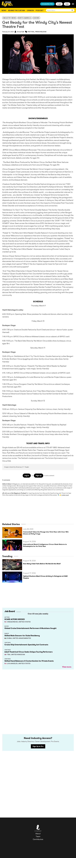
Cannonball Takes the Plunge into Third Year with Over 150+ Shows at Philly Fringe (46, 533)
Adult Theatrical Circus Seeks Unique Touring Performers (28, 652)
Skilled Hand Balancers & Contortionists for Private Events (29, 661)
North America (24, 18)
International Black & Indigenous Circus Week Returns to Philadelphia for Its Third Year (45, 545)
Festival (31, 32)
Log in (26, 475)
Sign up (38, 475)
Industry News (9, 18)
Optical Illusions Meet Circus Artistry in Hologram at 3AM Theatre (45, 577)
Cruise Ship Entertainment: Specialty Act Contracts (26, 644)
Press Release (40, 32)
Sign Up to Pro (38, 746)
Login (59, 4)
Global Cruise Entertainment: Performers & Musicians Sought (30, 628)
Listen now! (65, 495)
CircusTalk (20, 32)
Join (67, 4)
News (4, 10)
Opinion (30, 10)
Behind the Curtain (16, 10)
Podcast (39, 10)
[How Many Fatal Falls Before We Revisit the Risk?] (12, 564)
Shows (36, 18)
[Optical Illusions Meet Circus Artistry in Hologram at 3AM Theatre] (12, 577)
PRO (47, 4)
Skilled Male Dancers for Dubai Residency (22, 635)
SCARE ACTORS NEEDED (14, 619)
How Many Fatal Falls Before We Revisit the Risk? (42, 564)
